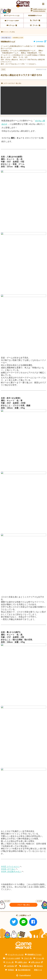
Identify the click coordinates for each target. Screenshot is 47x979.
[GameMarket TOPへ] (23, 946)
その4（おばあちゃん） (11, 871)
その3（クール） (8, 869)
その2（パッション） (10, 866)
